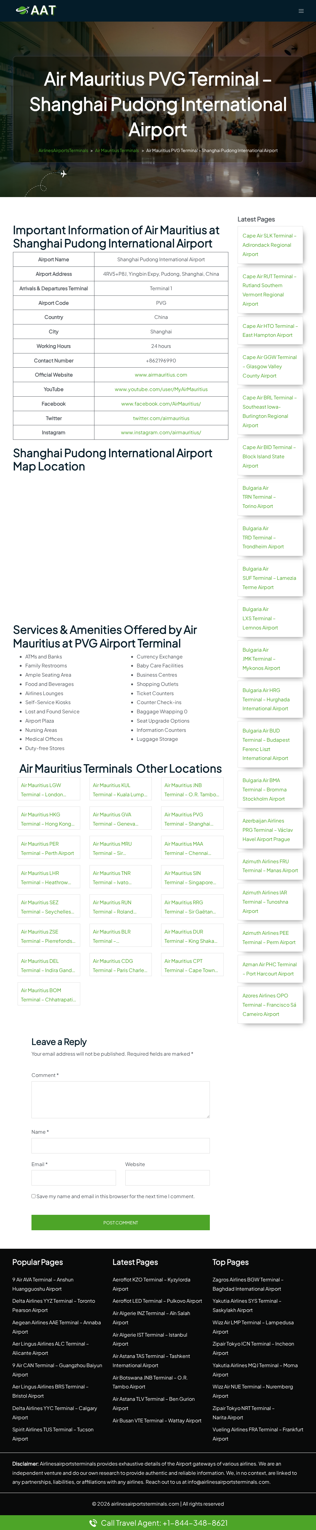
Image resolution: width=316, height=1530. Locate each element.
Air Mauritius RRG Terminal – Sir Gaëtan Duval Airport (188, 907)
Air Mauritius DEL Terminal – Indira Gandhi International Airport (48, 966)
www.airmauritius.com (161, 374)
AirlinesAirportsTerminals (63, 150)
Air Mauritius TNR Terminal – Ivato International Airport (116, 878)
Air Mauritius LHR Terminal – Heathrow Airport (44, 878)
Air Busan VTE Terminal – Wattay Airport (157, 1420)
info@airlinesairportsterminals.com (228, 1481)
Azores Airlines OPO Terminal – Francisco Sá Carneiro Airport (269, 1004)
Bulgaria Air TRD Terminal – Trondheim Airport (263, 537)
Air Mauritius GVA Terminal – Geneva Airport (114, 819)
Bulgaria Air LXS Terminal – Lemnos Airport (260, 618)
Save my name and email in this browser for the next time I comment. (115, 1196)
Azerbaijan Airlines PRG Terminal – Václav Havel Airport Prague (268, 829)
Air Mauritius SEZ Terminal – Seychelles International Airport (46, 907)
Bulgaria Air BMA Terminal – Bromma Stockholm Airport (265, 789)
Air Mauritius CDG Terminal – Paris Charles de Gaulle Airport (120, 966)
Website (135, 1164)
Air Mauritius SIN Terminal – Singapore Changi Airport (188, 878)
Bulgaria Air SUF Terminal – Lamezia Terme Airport (269, 577)
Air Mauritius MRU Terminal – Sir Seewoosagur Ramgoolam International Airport (116, 849)
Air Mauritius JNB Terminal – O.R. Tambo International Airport (190, 790)
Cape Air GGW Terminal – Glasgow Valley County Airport (270, 366)
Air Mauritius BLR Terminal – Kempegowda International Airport (116, 937)
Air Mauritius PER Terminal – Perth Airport (47, 848)
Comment (45, 1075)
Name (40, 1131)
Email (39, 1164)
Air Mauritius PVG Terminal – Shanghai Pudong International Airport (188, 819)
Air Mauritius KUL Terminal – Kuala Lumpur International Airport (120, 790)
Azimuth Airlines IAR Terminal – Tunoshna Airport (265, 901)
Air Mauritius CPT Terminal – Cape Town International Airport (189, 966)
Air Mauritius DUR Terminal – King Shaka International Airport (189, 937)
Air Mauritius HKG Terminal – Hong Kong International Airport (46, 819)
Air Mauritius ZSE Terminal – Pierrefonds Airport (46, 937)
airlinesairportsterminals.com (145, 1503)
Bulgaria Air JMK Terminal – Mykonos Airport (261, 658)
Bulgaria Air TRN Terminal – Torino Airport (259, 497)
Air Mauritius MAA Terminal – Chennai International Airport (187, 849)
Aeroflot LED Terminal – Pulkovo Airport (157, 1300)
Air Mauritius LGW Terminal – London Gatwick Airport (42, 790)
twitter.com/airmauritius (161, 418)
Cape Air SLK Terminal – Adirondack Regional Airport (270, 244)
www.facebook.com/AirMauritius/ (161, 403)
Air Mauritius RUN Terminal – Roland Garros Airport (113, 907)
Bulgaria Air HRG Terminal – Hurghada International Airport (266, 699)
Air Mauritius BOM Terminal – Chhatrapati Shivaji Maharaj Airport (47, 995)
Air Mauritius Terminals (117, 150)
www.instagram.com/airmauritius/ (161, 432)
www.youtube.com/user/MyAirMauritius (161, 389)
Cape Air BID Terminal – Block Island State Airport (269, 456)
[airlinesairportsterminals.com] (36, 10)
